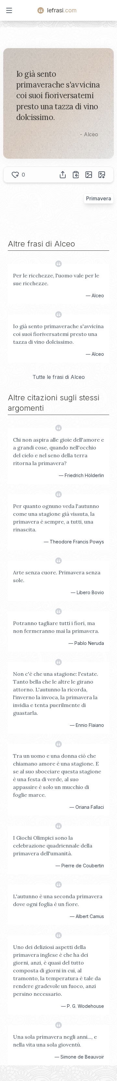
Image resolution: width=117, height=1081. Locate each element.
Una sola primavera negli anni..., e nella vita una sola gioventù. (55, 1041)
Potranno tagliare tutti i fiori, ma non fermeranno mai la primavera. (56, 627)
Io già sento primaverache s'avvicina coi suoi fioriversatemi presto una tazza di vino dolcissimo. (58, 334)
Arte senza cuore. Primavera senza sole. (56, 576)
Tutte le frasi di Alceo (58, 377)
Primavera (98, 198)
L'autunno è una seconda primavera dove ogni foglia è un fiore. (57, 900)
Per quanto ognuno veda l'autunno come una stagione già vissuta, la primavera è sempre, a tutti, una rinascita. (56, 518)
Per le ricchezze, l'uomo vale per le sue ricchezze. (56, 279)
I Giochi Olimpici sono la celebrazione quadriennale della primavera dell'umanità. (52, 845)
